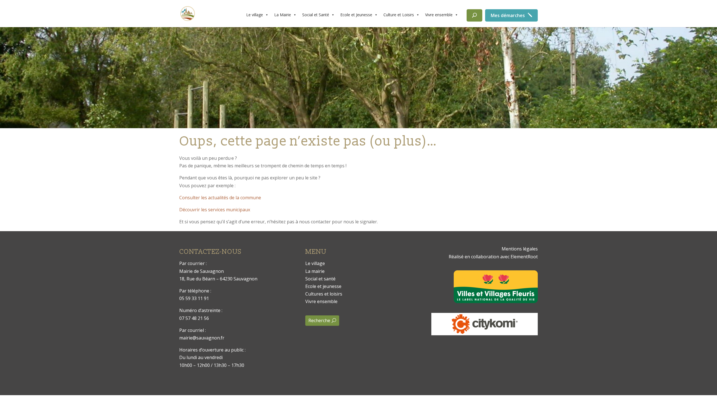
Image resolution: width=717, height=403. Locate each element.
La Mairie (282, 14)
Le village (254, 14)
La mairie (315, 271)
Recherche (319, 320)
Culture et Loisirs (398, 14)
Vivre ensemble (439, 14)
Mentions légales (520, 249)
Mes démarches (508, 15)
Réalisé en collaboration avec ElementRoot (493, 257)
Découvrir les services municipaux (214, 210)
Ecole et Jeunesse (356, 14)
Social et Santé (315, 14)
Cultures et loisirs (323, 294)
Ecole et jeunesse (323, 286)
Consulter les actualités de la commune (220, 198)
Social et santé (320, 279)
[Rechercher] (474, 15)
